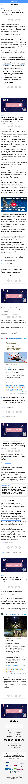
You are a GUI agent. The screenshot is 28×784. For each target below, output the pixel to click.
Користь (9, 734)
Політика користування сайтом (14, 745)
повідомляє (8, 327)
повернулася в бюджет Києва (9, 539)
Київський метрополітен (11, 552)
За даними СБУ (5, 139)
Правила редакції (14, 743)
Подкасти (9, 736)
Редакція (18, 730)
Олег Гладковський (10, 92)
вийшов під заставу (19, 65)
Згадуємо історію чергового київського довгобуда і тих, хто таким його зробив (14, 490)
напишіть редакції (14, 778)
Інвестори (18, 732)
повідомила (8, 34)
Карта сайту (18, 736)
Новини (9, 730)
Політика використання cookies (14, 749)
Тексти (9, 732)
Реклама (18, 734)
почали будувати (14, 505)
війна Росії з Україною (11, 416)
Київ (20, 552)
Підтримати (14, 1)
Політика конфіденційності (14, 747)
